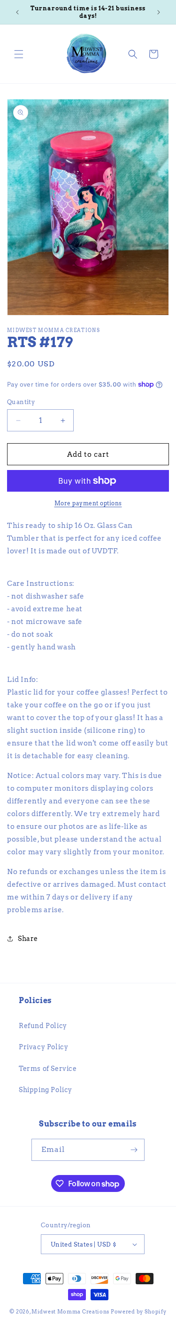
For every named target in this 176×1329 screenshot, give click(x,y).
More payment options (88, 503)
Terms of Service (48, 1068)
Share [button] (28, 938)
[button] (18, 54)
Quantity (21, 401)
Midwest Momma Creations (70, 1311)
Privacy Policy (43, 1047)
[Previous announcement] (17, 12)
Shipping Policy (45, 1090)
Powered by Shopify (139, 1311)
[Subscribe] (133, 1150)
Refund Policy (43, 1025)
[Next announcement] (158, 12)
